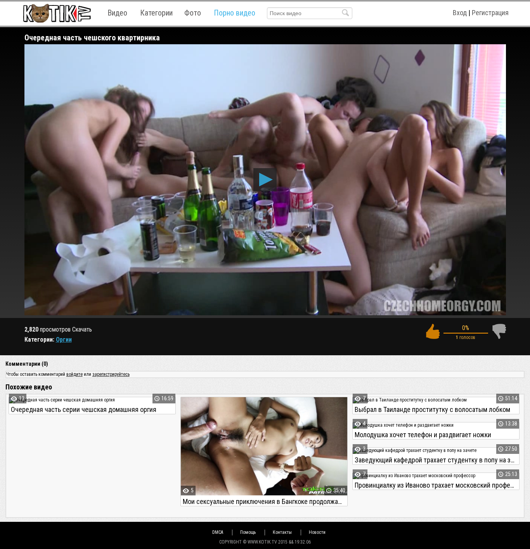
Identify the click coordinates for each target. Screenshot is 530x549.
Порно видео (234, 12)
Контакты (282, 532)
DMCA (217, 532)
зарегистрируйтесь (111, 374)
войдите (74, 374)
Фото (192, 12)
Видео (117, 12)
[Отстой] (499, 331)
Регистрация (490, 13)
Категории (156, 12)
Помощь (248, 532)
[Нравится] (432, 331)
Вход (460, 13)
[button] (265, 179)
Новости (317, 532)
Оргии (64, 339)
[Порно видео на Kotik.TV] (57, 13)
